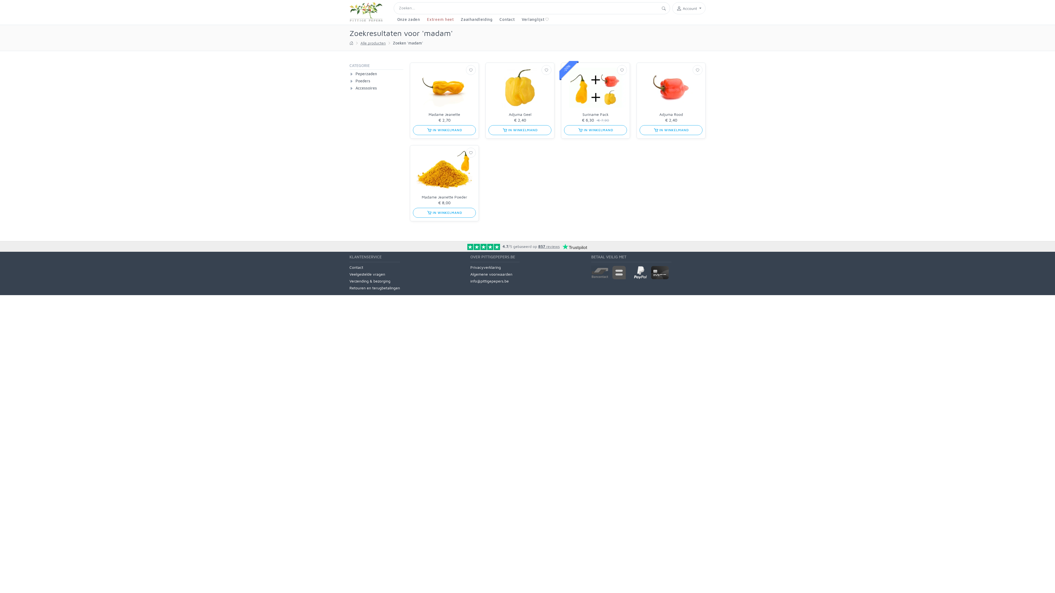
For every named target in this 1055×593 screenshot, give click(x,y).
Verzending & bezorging (369, 281)
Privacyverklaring (485, 267)
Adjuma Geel (520, 114)
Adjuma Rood (671, 114)
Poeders (363, 81)
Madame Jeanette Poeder (444, 197)
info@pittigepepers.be (489, 281)
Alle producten (373, 43)
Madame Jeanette (444, 114)
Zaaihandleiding (477, 19)
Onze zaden (408, 19)
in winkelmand (447, 130)
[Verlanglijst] (471, 70)
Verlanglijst (533, 19)
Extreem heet (440, 19)
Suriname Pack (595, 114)
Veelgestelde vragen (367, 274)
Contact (507, 19)
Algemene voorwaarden (491, 274)
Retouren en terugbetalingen (374, 288)
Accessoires (366, 88)
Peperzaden (366, 73)
